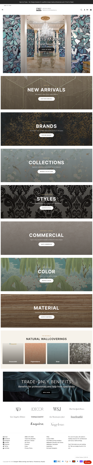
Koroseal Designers (51, 448)
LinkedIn (6, 442)
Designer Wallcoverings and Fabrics (23, 461)
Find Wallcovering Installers (53, 440)
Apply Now (46, 392)
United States (82, 457)
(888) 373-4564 (7, 5)
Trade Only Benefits (30, 438)
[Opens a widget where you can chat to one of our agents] (88, 462)
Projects (27, 444)
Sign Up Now (46, 49)
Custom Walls (50, 438)
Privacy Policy (28, 448)
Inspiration (49, 446)
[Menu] (2, 10)
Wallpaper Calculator (52, 444)
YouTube (6, 448)
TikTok (6, 446)
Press (26, 446)
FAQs (47, 437)
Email (5, 437)
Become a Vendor (29, 440)
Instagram (7, 440)
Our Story (27, 442)
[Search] (81, 9)
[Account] (84, 10)
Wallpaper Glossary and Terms (54, 442)
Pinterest (6, 444)
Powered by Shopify (39, 461)
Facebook (7, 438)
